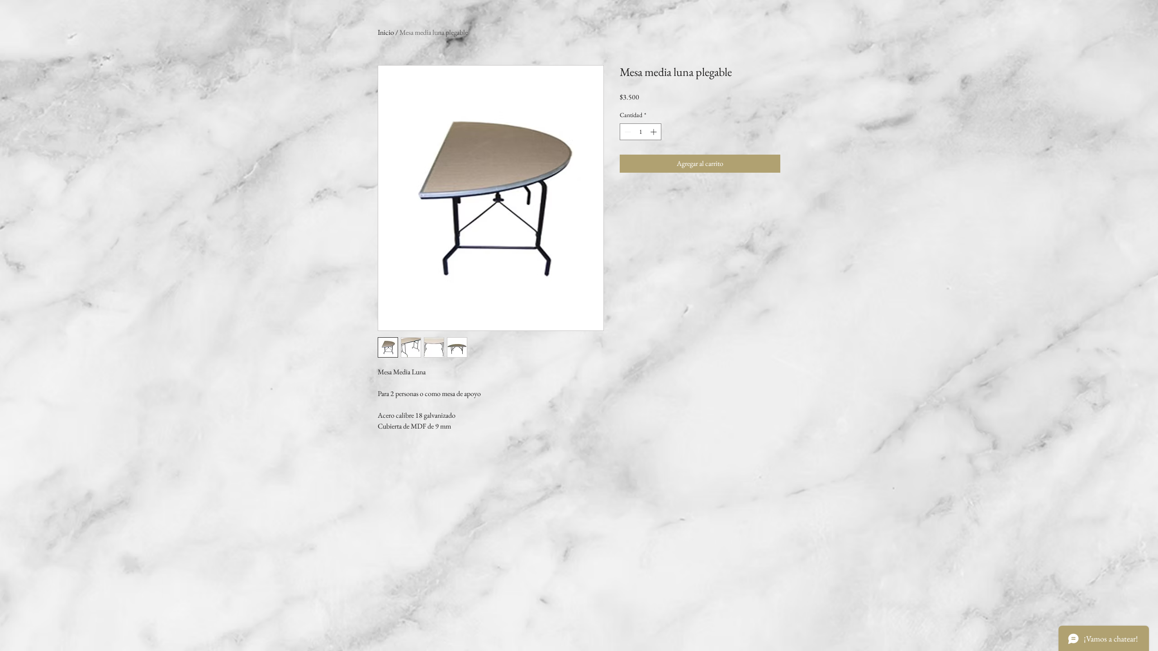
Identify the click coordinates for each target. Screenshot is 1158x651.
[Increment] (654, 132)
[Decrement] (626, 132)
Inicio (386, 32)
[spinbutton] (640, 132)
